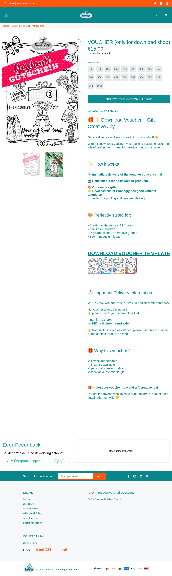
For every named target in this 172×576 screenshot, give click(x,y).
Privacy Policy (30, 508)
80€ (141, 77)
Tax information (31, 518)
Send (100, 476)
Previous (6, 92)
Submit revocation (32, 522)
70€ (125, 77)
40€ (150, 69)
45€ (158, 69)
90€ (158, 77)
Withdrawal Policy (32, 513)
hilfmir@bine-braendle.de (21, 3)
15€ (108, 69)
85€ (150, 77)
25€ (125, 69)
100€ (99, 85)
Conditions (28, 504)
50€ (91, 77)
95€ (91, 85)
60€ (108, 77)
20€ (116, 69)
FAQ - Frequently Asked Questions (106, 499)
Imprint (26, 499)
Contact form (30, 543)
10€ (99, 69)
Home (6, 26)
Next (79, 92)
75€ (133, 77)
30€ (133, 69)
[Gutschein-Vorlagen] (112, 265)
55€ (99, 77)
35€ (141, 69)
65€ (116, 77)
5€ (91, 69)
